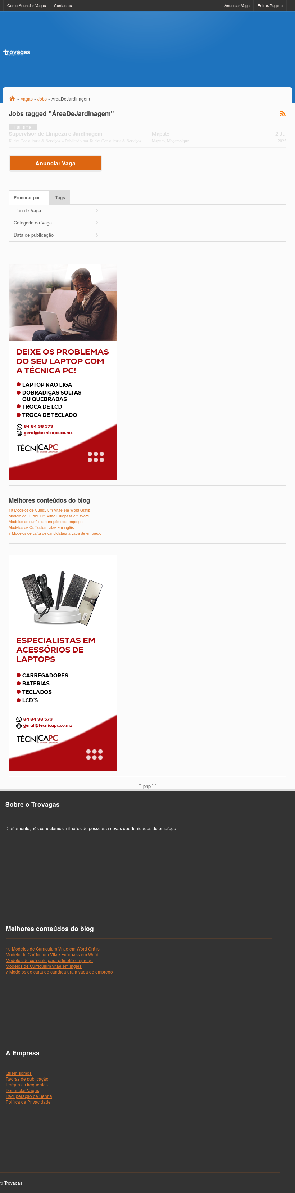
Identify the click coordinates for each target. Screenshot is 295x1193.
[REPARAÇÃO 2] (63, 478)
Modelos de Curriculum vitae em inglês (41, 527)
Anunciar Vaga (237, 5)
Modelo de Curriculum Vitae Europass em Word (49, 515)
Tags (60, 198)
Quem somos (19, 1073)
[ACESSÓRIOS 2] (63, 769)
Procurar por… (29, 198)
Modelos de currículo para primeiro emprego (46, 521)
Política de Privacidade (28, 1102)
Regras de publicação (27, 1079)
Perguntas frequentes (27, 1084)
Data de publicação (34, 234)
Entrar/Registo (270, 5)
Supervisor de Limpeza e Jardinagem (56, 134)
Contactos (63, 5)
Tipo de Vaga (27, 210)
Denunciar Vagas (22, 1090)
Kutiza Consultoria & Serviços (115, 140)
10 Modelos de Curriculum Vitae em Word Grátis (49, 510)
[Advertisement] (161, 49)
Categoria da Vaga (33, 222)
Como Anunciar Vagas (26, 5)
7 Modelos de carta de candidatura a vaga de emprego (55, 533)
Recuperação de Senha (29, 1096)
